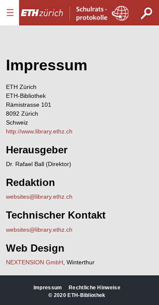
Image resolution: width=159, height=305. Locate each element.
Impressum (47, 288)
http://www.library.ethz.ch (39, 131)
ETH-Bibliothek (86, 295)
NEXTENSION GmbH (34, 262)
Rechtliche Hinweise (94, 288)
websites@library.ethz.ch (39, 196)
